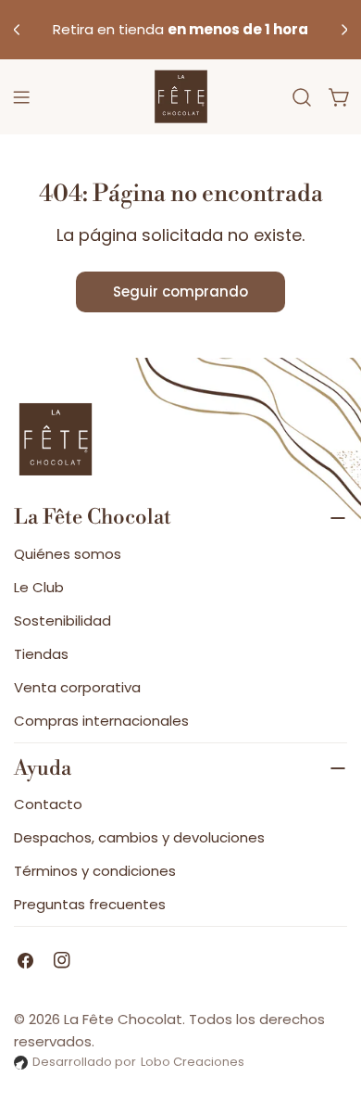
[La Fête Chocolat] (181, 97)
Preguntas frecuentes (90, 904)
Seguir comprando (180, 291)
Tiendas (41, 654)
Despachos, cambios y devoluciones (139, 837)
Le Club (39, 587)
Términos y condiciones (95, 870)
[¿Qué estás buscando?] (301, 97)
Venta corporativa (77, 687)
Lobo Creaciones (192, 1061)
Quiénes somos (67, 554)
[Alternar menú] (21, 97)
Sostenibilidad (62, 620)
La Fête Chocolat (123, 1019)
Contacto (48, 804)
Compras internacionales (101, 720)
